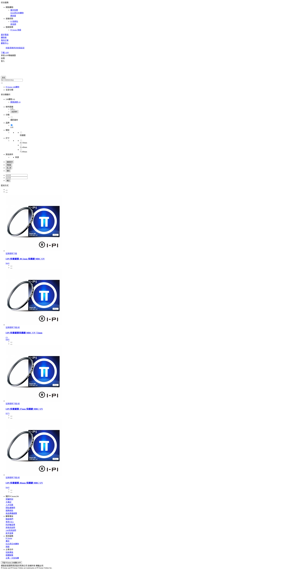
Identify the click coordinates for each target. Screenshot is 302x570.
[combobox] (151, 80)
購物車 (4, 37)
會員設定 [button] (21, 48)
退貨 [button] (15, 48)
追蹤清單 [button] (9, 48)
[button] (151, 16)
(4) (15, 102)
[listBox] (151, 185)
